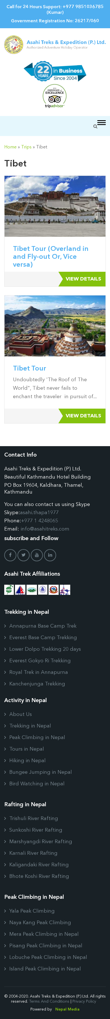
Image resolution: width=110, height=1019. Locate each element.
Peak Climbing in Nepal (37, 737)
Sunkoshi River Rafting (35, 830)
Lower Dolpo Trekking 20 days (45, 649)
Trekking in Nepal (30, 726)
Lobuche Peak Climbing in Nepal (48, 957)
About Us (20, 714)
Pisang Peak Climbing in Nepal (45, 945)
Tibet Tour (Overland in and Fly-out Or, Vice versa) (51, 257)
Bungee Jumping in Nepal (40, 772)
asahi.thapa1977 (39, 512)
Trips (26, 147)
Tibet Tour (29, 368)
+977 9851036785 (83, 7)
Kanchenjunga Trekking (37, 684)
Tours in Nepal (26, 749)
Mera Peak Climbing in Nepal (44, 934)
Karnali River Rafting (33, 853)
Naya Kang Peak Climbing (40, 922)
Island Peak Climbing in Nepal (45, 969)
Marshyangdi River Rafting (40, 841)
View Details (83, 279)
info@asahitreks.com (45, 529)
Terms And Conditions (49, 1001)
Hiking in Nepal (27, 760)
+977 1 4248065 (39, 520)
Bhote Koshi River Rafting (39, 876)
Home (10, 147)
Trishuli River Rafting (33, 818)
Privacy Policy (84, 1001)
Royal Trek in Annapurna (38, 672)
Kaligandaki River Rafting (39, 864)
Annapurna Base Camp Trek (42, 626)
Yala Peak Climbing (32, 911)
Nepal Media (67, 1009)
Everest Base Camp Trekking (43, 637)
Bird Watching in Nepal (37, 783)
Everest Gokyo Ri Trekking (40, 660)
